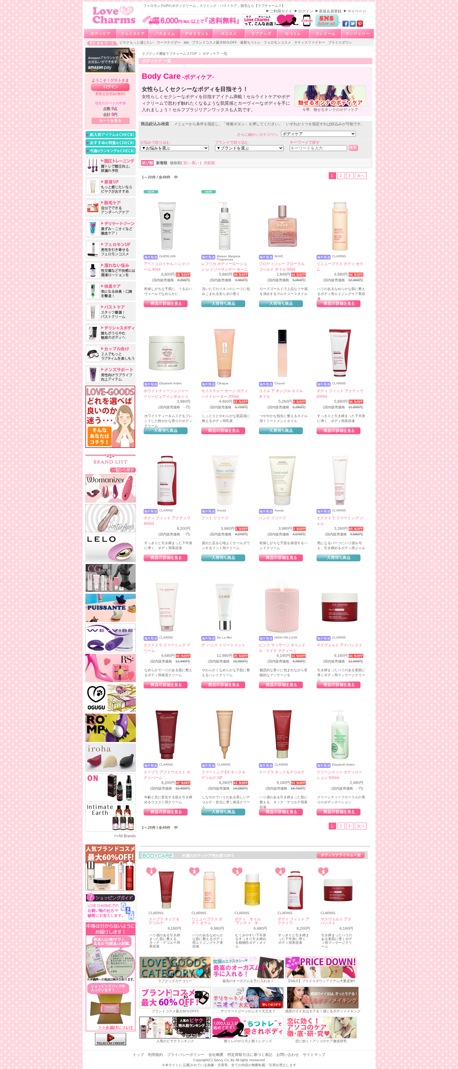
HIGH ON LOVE (286, 637)
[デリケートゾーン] (110, 228)
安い (187, 163)
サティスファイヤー (310, 42)
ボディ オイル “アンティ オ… (250, 921)
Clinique (222, 383)
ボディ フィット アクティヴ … (293, 921)
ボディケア (100, 33)
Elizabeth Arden (170, 383)
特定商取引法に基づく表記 (250, 1054)
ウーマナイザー (169, 42)
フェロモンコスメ (278, 42)
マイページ (356, 11)
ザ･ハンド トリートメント (223, 645)
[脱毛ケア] (110, 207)
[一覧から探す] (123, 470)
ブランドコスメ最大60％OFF (215, 42)
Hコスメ (229, 33)
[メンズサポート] (110, 374)
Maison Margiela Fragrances (228, 258)
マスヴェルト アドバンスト (339, 645)
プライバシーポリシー (186, 1054)
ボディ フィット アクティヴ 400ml (167, 521)
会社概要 (216, 1054)
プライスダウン (340, 42)
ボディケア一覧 (341, 855)
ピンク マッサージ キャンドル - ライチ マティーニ (282, 648)
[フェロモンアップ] (110, 249)
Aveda (221, 510)
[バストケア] (110, 311)
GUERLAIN (167, 256)
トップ (139, 1054)
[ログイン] (110, 87)
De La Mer (224, 637)
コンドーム (325, 33)
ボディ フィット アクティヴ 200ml (340, 394)
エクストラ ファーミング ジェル (340, 521)
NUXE (278, 256)
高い (196, 163)
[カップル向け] (110, 353)
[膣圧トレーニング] (110, 165)
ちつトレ (293, 33)
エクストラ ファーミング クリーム (167, 648)
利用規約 (156, 1054)
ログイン (306, 11)
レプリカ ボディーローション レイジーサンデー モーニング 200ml (224, 269)
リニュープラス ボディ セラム (340, 267)
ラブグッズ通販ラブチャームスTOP (170, 53)
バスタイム (165, 33)
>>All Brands (125, 836)
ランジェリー (358, 33)
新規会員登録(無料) (110, 94)
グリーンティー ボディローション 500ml (339, 775)
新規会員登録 (330, 11)
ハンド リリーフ (272, 518)
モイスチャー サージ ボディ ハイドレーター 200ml (224, 394)
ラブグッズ (261, 33)
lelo (187, 42)
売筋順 (209, 163)
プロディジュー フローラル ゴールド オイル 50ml (282, 267)
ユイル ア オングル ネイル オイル (281, 394)
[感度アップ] (110, 186)
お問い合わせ (288, 1054)
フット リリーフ (214, 518)
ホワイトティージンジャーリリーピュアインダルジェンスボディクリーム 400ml (166, 396)
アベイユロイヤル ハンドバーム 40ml (166, 267)
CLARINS (339, 256)
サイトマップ (314, 1054)
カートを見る (110, 120)
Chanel (279, 383)
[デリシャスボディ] (110, 332)
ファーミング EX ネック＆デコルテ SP (223, 775)
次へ (361, 175)
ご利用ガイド (281, 11)
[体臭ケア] (110, 291)
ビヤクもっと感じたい (137, 42)
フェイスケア (133, 33)
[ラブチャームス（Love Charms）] (114, 24)
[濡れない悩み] (110, 270)
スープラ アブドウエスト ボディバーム (167, 775)
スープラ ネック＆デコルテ (282, 772)
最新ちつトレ (251, 42)
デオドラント (197, 33)
